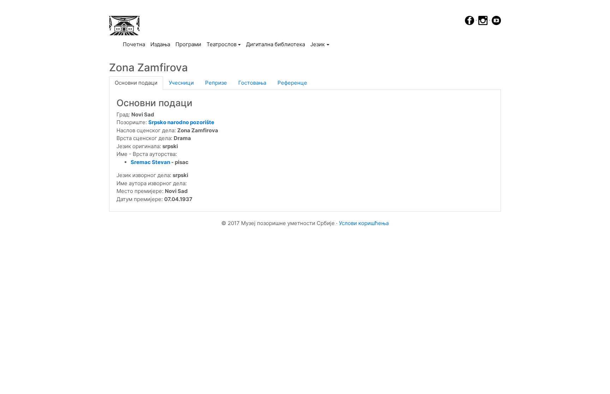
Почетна (135, 44)
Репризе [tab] (216, 82)
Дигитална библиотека (275, 44)
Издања (160, 44)
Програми (188, 44)
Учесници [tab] (181, 82)
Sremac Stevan (150, 162)
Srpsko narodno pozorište (181, 122)
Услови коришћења (364, 223)
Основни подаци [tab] (136, 82)
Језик (317, 44)
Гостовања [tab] (252, 82)
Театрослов (222, 44)
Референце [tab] (292, 82)
